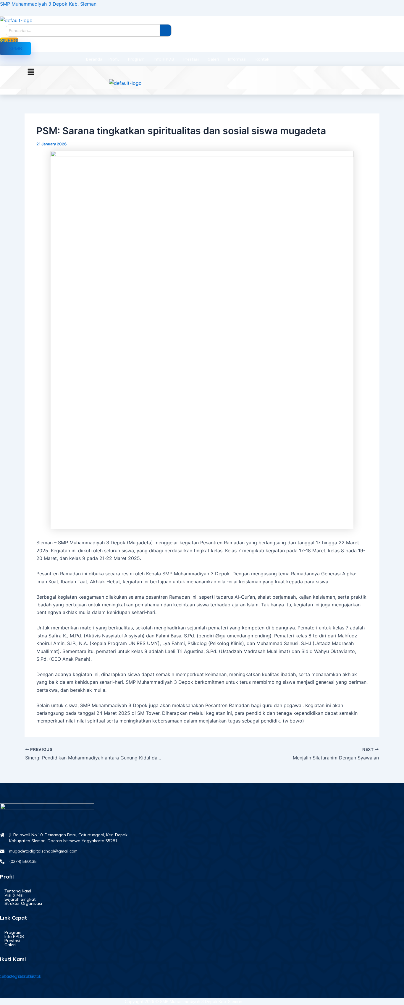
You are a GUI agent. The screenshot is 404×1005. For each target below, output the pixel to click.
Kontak (262, 59)
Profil (113, 59)
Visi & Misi (14, 895)
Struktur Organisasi (23, 903)
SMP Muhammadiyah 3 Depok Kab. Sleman (48, 4)
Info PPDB (163, 59)
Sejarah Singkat (19, 899)
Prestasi (191, 59)
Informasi (237, 59)
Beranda (94, 59)
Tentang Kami (17, 891)
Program (136, 59)
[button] (15, 48)
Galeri (213, 59)
